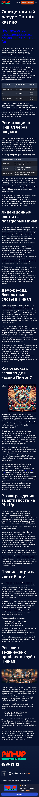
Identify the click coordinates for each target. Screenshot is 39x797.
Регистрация (27, 2)
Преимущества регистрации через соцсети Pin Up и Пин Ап (18, 36)
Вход (18, 2)
